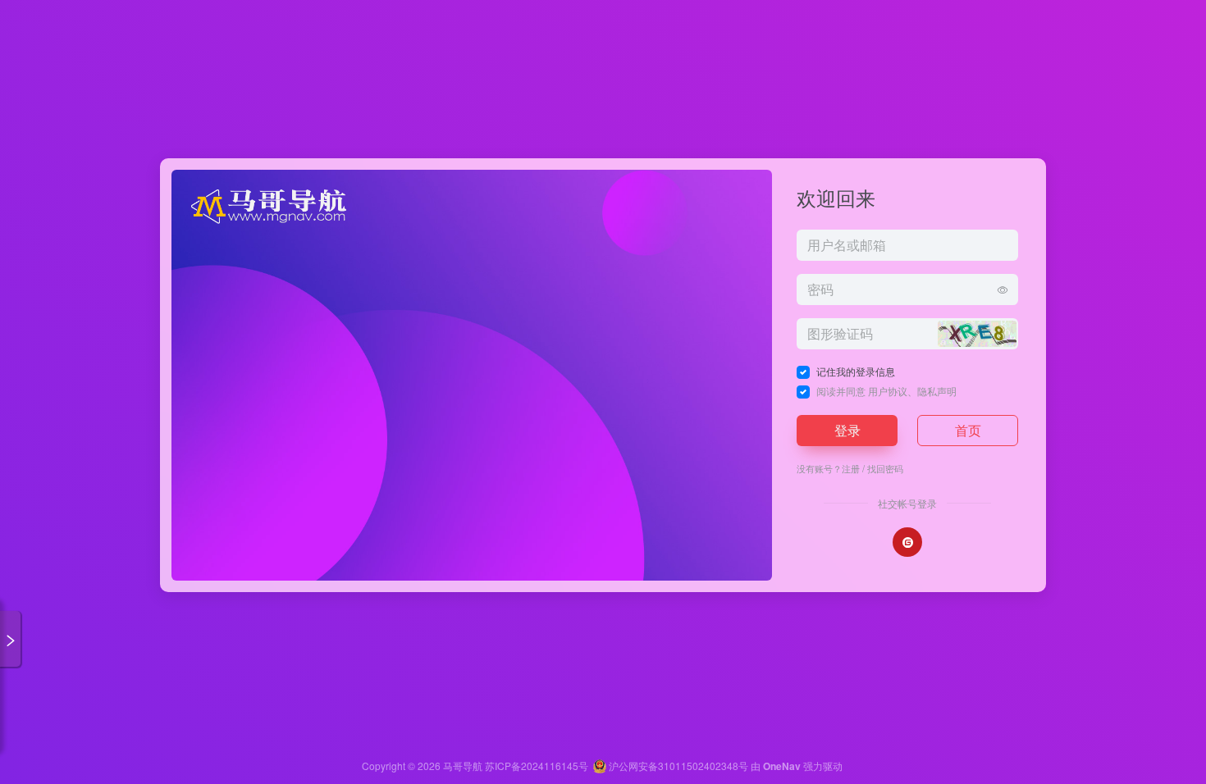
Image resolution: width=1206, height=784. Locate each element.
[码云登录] (907, 542)
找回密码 (885, 468)
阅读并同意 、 (886, 391)
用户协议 (887, 391)
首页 (968, 430)
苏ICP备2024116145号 (536, 766)
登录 (847, 430)
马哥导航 (462, 766)
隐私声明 (937, 391)
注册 (851, 468)
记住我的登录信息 (855, 371)
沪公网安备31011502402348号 (677, 766)
